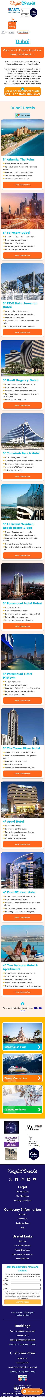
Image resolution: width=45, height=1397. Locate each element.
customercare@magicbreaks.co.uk (22, 1367)
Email (6, 1288)
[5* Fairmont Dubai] (22, 211)
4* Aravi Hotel (13, 821)
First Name (6, 1279)
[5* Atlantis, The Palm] (22, 137)
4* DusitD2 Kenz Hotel (19, 892)
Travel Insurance (22, 1250)
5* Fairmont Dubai (16, 232)
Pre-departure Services (22, 1254)
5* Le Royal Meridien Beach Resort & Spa (18, 526)
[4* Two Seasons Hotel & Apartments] (22, 943)
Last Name (6, 1283)
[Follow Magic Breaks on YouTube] (34, 1179)
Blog (22, 1227)
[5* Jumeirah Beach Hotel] (22, 431)
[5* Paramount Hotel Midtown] (22, 652)
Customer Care (22, 1223)
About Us (22, 1214)
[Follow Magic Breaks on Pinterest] (28, 1179)
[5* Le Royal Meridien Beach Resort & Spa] (22, 502)
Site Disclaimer (22, 1196)
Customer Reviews (22, 1245)
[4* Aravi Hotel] (22, 799)
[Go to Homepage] (3, 32)
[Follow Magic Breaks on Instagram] (22, 1179)
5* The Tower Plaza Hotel (21, 748)
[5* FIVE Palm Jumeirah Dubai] (22, 281)
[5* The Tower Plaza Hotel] (22, 726)
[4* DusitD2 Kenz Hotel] (22, 870)
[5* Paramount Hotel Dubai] (22, 581)
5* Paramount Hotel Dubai (22, 603)
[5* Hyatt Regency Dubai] (22, 358)
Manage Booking (12, 25)
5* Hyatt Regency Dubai (21, 380)
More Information (22, 185)
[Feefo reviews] (24, 16)
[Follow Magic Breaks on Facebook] (16, 1179)
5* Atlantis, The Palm (18, 159)
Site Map (22, 1241)
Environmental (22, 1259)
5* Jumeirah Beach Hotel (21, 453)
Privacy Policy (23, 1192)
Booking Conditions (22, 1200)
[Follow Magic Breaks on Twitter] (10, 1179)
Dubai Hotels (23, 32)
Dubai (11, 32)
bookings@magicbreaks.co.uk (22, 1340)
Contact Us (22, 1218)
